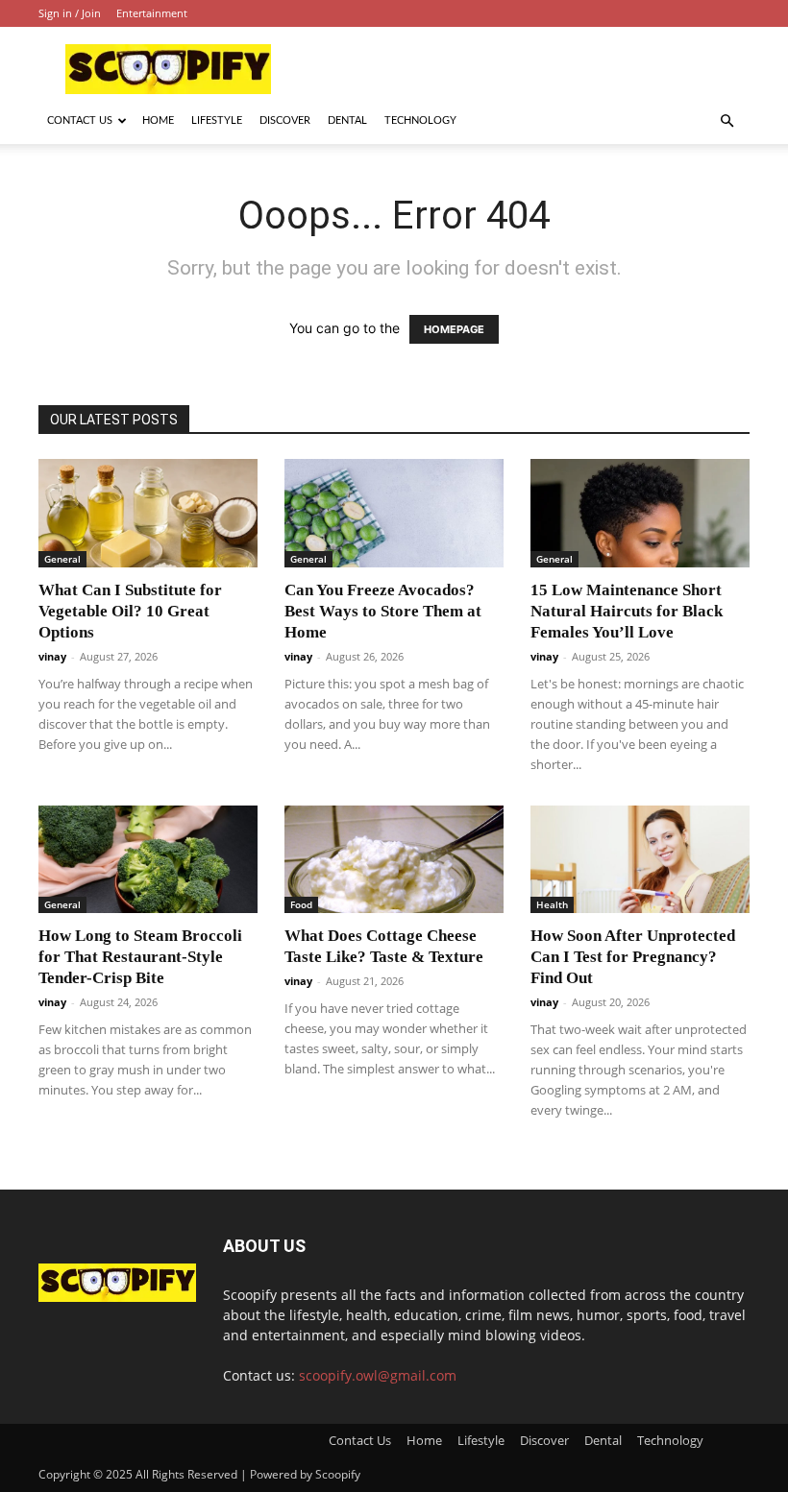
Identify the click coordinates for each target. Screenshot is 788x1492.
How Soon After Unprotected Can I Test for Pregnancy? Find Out (632, 956)
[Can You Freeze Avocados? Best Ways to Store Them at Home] (394, 513)
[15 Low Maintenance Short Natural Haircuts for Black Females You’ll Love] (640, 513)
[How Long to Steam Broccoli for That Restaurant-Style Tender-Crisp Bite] (148, 860)
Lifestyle (216, 120)
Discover (284, 120)
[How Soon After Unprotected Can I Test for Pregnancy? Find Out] (640, 860)
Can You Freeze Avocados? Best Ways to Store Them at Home (382, 611)
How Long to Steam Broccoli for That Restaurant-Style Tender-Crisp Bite (140, 956)
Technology (420, 120)
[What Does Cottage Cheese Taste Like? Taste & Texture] (394, 860)
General (62, 559)
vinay (52, 656)
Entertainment (151, 13)
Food (301, 904)
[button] (726, 121)
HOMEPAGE (454, 329)
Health (552, 904)
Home (158, 120)
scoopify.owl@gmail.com (377, 1375)
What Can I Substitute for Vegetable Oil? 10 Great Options (130, 611)
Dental (347, 120)
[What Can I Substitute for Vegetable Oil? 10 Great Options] (148, 513)
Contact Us (79, 120)
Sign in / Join (69, 13)
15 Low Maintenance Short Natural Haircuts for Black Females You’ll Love (626, 611)
